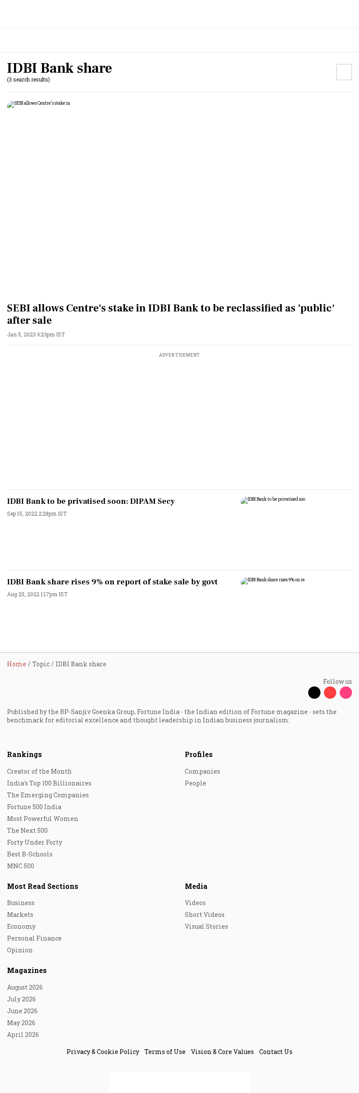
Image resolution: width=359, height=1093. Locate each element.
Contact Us (275, 1051)
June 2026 (22, 1011)
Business (21, 902)
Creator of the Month (39, 771)
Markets (20, 914)
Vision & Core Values (222, 1051)
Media (196, 886)
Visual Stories (206, 926)
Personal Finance (34, 938)
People (195, 783)
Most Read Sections (42, 886)
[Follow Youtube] (330, 692)
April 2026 (23, 1034)
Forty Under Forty (34, 842)
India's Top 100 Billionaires (49, 783)
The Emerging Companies (48, 795)
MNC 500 (20, 866)
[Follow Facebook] (298, 692)
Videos (195, 902)
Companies (202, 771)
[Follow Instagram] (346, 692)
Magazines (27, 970)
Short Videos (205, 914)
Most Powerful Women (42, 818)
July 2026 (21, 999)
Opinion (20, 950)
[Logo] (27, 40)
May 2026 (21, 1023)
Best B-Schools (30, 854)
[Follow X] (314, 692)
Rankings (24, 754)
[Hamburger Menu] (346, 40)
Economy (21, 926)
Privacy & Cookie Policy (103, 1051)
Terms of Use (165, 1051)
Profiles (199, 754)
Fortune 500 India (34, 807)
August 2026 (25, 987)
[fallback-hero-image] (179, 198)
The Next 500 (27, 830)
